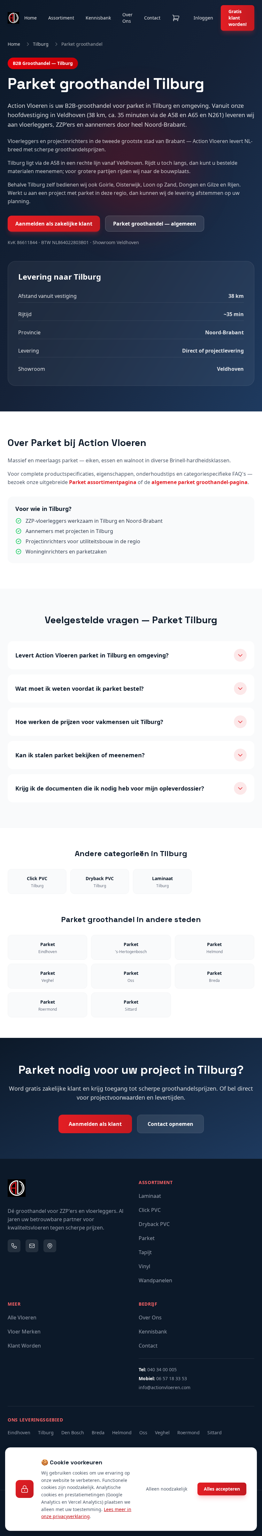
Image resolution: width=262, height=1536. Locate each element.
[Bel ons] (14, 1245)
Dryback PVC (154, 1224)
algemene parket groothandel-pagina (199, 482)
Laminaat (150, 1195)
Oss (143, 1432)
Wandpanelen (155, 1280)
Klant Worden (24, 1345)
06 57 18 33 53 (171, 1378)
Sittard (214, 1432)
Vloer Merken (24, 1331)
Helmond (122, 1432)
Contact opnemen (170, 1123)
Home (30, 18)
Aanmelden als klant (95, 1123)
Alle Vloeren (22, 1317)
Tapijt (145, 1252)
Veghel (162, 1432)
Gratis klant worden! (237, 17)
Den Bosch (72, 1432)
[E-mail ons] (32, 1245)
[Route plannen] (49, 1245)
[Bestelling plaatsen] (175, 18)
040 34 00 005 (162, 1369)
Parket (147, 1238)
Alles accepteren (222, 1489)
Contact (152, 18)
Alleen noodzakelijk (166, 1489)
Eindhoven (19, 1432)
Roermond (188, 1432)
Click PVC (150, 1210)
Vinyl (144, 1266)
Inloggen (203, 18)
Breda (98, 1432)
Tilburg (41, 44)
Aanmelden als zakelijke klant (53, 223)
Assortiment (61, 18)
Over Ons (127, 18)
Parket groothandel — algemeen (154, 223)
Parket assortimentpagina (102, 482)
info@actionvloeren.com (164, 1387)
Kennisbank (98, 18)
